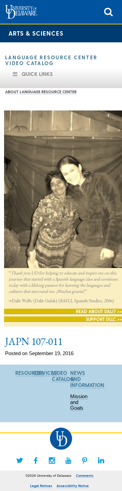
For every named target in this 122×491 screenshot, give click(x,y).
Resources (29, 373)
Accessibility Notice (73, 486)
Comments (85, 475)
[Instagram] (52, 460)
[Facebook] (35, 460)
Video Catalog (63, 376)
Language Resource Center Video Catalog (51, 60)
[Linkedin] (101, 460)
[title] (108, 11)
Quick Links (37, 74)
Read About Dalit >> (99, 311)
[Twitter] (19, 460)
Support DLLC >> (104, 319)
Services (45, 373)
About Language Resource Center (41, 91)
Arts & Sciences (35, 33)
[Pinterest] (84, 460)
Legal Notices (41, 486)
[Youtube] (68, 460)
